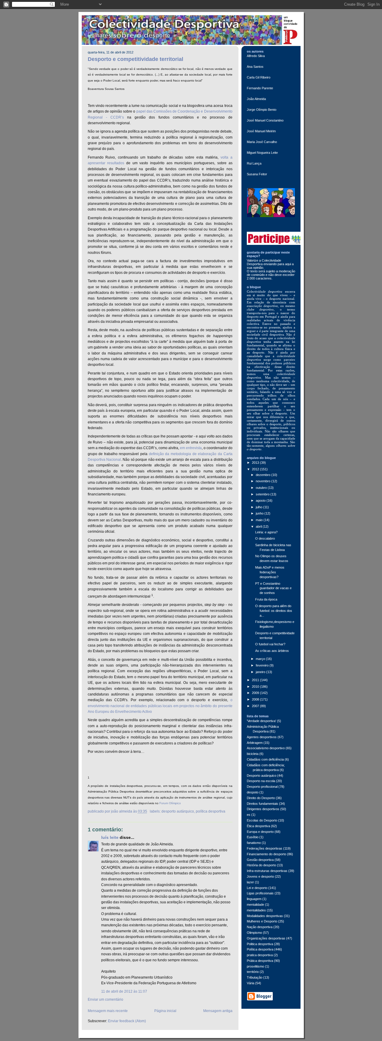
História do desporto (261, 865)
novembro (263, 481)
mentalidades (256, 910)
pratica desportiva (260, 955)
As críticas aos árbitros (272, 650)
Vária (250, 983)
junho (260, 513)
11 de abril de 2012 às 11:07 (124, 991)
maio (260, 520)
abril (259, 526)
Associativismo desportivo (266, 748)
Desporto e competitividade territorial (135, 59)
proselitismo (255, 966)
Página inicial (165, 1011)
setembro (263, 494)
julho (259, 507)
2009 (256, 693)
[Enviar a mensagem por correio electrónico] (149, 811)
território (253, 972)
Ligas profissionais (260, 893)
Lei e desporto (257, 888)
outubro (262, 487)
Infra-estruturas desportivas (267, 871)
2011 (256, 680)
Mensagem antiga (217, 1011)
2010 (256, 686)
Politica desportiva (260, 944)
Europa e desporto (260, 831)
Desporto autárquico (177, 811)
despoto (252, 792)
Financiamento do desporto (266, 854)
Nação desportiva (259, 927)
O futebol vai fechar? (270, 644)
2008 (256, 699)
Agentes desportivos (262, 737)
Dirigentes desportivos (263, 809)
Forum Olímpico (170, 803)
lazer (250, 882)
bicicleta (252, 754)
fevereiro (262, 665)
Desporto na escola (261, 781)
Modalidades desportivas (265, 916)
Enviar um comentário (105, 999)
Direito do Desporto (261, 798)
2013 (256, 462)
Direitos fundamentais (262, 803)
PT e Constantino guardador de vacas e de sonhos (273, 588)
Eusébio (252, 837)
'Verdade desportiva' (261, 721)
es (248, 814)
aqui (288, 264)
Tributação (254, 977)
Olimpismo (254, 932)
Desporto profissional (262, 786)
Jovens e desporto (260, 876)
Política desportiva (210, 811)
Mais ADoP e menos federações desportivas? (269, 572)
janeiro (261, 672)
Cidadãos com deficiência (265, 759)
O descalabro (265, 538)
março (261, 659)
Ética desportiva (258, 826)
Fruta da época (266, 599)
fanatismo (254, 843)
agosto (261, 500)
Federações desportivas (264, 848)
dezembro (263, 475)
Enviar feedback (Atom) (127, 1021)
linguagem (254, 899)
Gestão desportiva (260, 860)
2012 (256, 469)
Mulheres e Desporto (262, 921)
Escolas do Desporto (262, 820)
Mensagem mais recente (108, 1011)
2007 (256, 706)
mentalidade (255, 904)
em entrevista (191, 448)
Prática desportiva (260, 960)
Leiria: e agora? (266, 532)
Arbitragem (255, 742)
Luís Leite (109, 837)
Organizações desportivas (266, 938)
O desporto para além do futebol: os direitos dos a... (273, 610)
